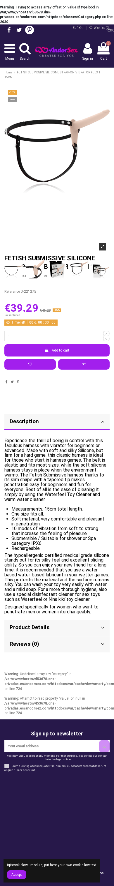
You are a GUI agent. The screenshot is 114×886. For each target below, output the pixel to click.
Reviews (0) (24, 644)
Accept (16, 875)
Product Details (29, 627)
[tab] (57, 628)
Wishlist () (101, 28)
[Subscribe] (104, 746)
